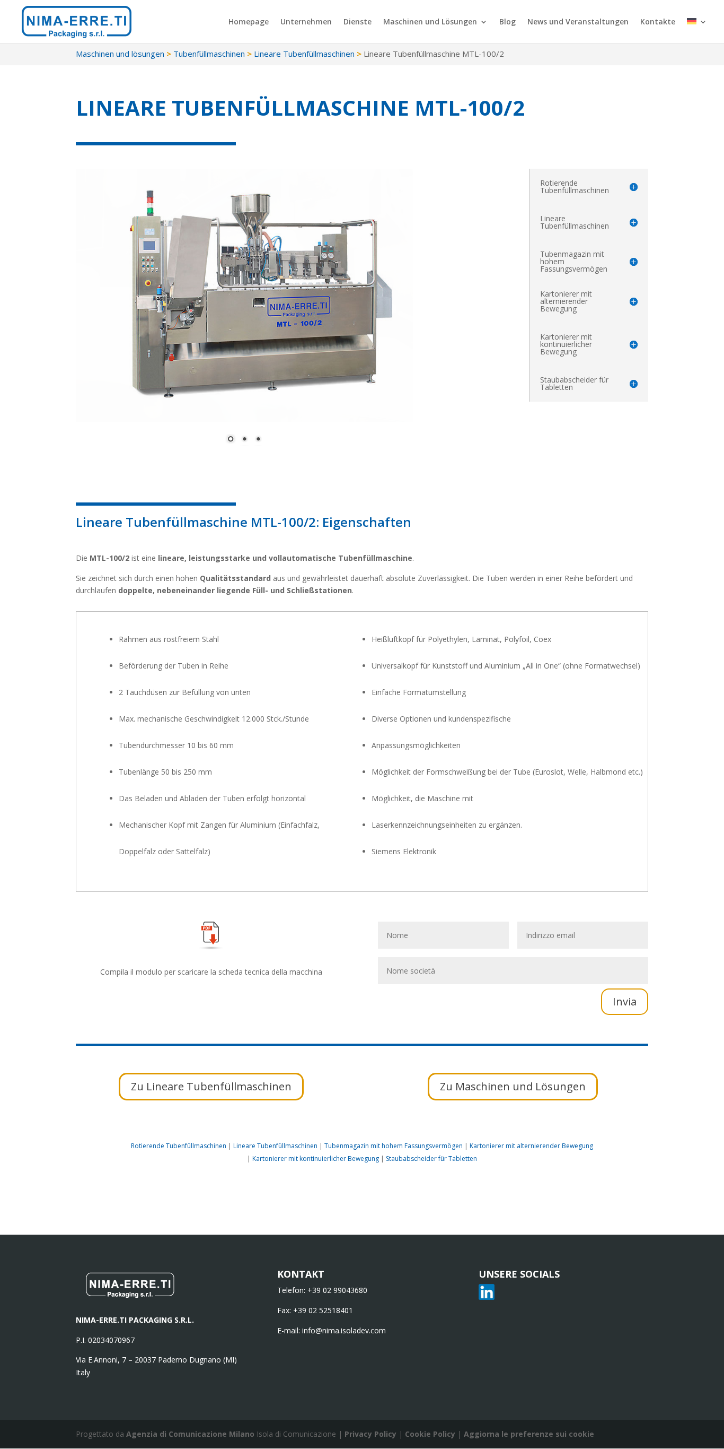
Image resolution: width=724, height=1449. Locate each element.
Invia (625, 1001)
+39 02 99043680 (337, 1290)
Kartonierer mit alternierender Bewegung (531, 1145)
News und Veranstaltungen (578, 22)
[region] (244, 312)
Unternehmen (306, 22)
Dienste (357, 22)
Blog (507, 22)
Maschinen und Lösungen (430, 22)
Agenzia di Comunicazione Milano (190, 1434)
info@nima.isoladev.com (344, 1330)
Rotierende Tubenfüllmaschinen (178, 1145)
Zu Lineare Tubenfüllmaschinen (211, 1086)
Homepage (248, 22)
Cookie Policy (431, 1434)
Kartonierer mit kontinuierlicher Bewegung (315, 1158)
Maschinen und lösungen (120, 53)
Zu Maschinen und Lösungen (513, 1086)
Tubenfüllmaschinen (209, 53)
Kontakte (657, 22)
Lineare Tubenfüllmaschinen (304, 53)
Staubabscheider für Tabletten (431, 1158)
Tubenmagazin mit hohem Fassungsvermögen (393, 1145)
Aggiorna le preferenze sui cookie (529, 1434)
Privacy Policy (372, 1434)
